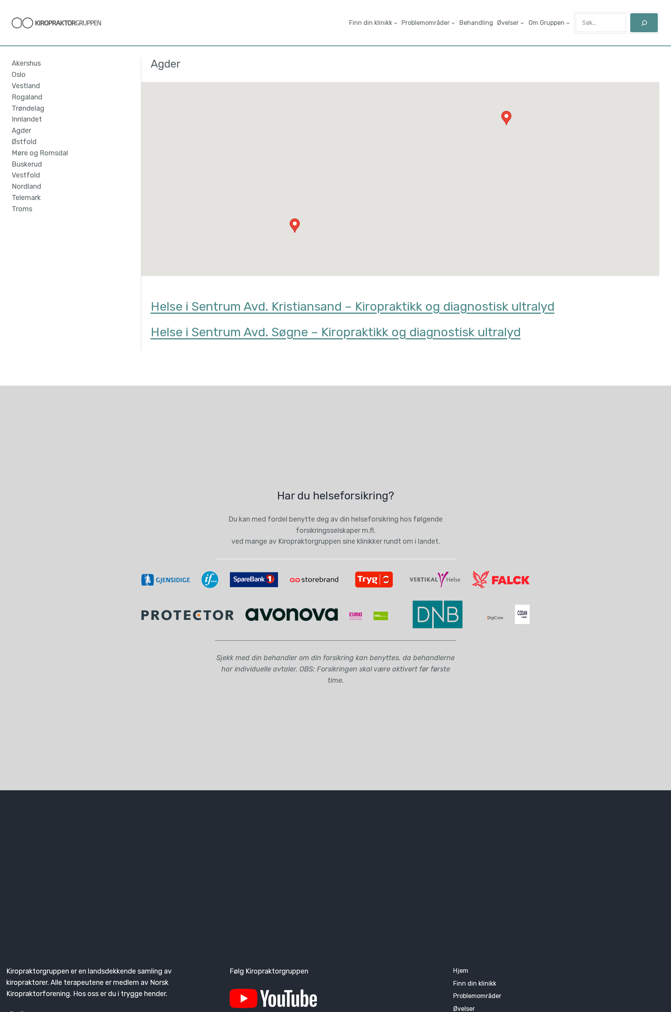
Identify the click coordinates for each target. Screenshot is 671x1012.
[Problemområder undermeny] (453, 23)
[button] (295, 225)
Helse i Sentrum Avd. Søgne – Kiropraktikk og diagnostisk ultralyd (336, 332)
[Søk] (644, 22)
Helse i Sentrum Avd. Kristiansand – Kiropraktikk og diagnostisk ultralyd (353, 306)
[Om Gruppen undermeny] (568, 23)
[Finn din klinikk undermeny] (396, 23)
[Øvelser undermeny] (522, 23)
